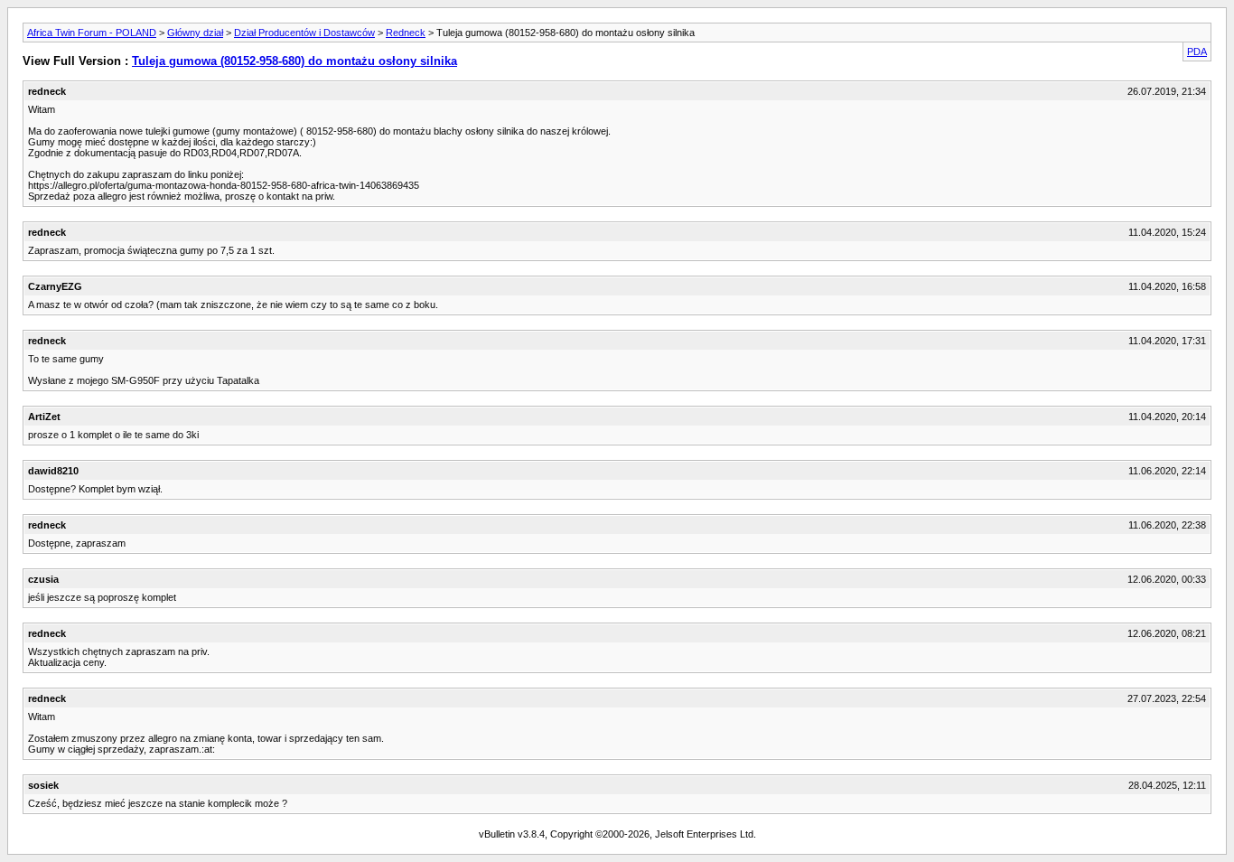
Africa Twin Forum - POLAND (91, 32)
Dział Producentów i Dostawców (304, 32)
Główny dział (195, 32)
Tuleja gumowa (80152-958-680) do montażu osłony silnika (294, 61)
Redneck (405, 32)
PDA (1197, 51)
